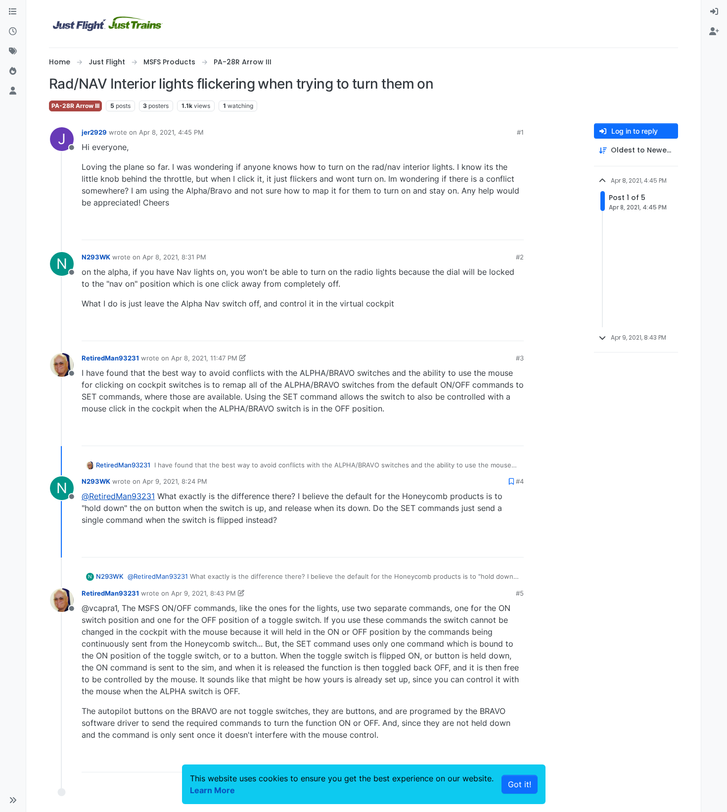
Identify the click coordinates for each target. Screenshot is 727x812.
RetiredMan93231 (110, 358)
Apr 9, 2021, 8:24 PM (174, 481)
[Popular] (13, 71)
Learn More (212, 790)
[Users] (13, 91)
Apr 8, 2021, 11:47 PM (204, 358)
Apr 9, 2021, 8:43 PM (203, 593)
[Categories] (13, 12)
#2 (520, 257)
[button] (13, 800)
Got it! (519, 784)
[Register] (714, 32)
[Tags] (13, 51)
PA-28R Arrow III (75, 105)
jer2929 (94, 132)
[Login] (714, 12)
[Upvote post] (498, 228)
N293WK (96, 257)
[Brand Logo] (108, 24)
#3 (520, 358)
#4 (520, 481)
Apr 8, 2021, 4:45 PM (171, 132)
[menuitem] (714, 12)
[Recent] (13, 32)
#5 (520, 593)
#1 (520, 132)
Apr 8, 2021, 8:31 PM (174, 257)
